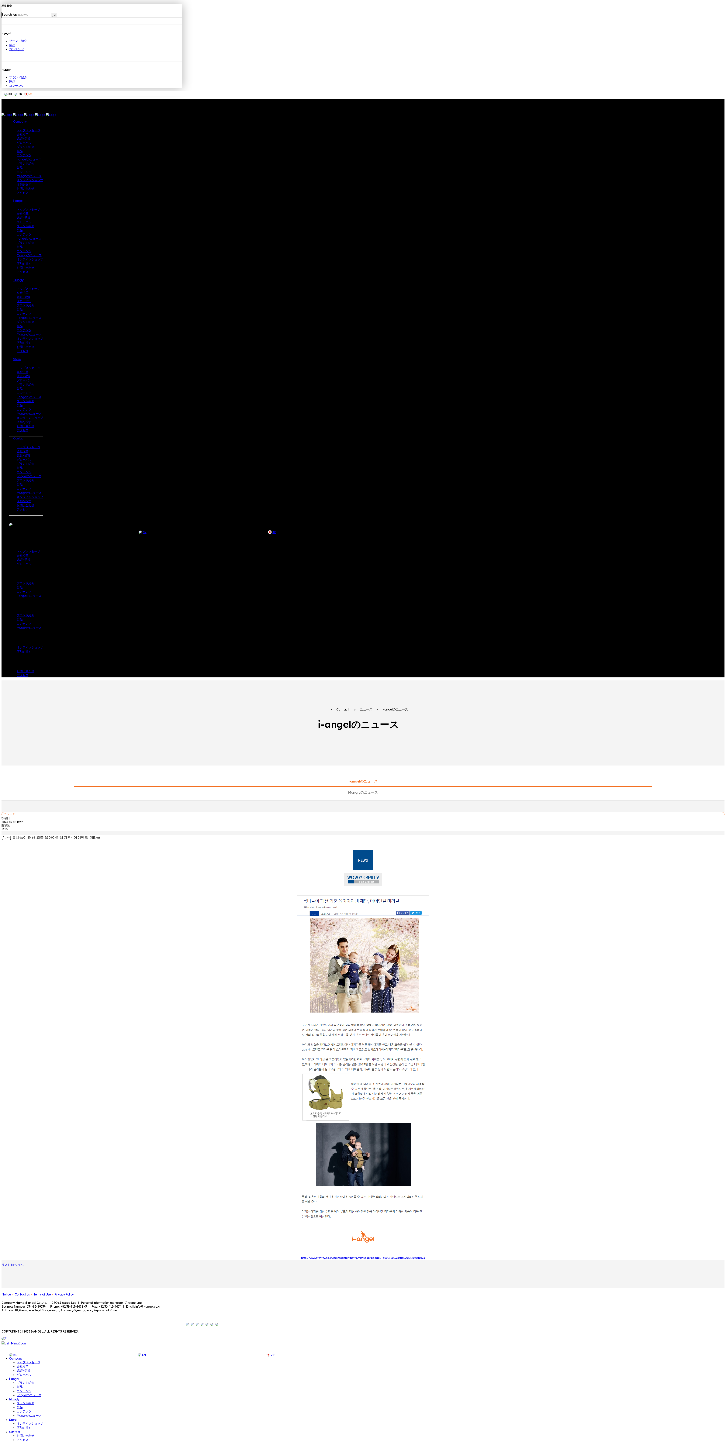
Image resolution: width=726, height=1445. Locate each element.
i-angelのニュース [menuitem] (29, 1395)
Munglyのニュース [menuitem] (29, 1415)
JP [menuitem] (272, 1355)
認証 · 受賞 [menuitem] (23, 1370)
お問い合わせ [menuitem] (25, 1435)
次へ (20, 1265)
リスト (6, 1265)
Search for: (9, 14)
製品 (12, 45)
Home (322, 710)
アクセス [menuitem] (22, 1440)
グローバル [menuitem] (24, 1375)
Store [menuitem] (13, 1420)
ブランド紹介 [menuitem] (25, 1383)
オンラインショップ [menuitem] (30, 1423)
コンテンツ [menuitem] (24, 1391)
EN (20, 93)
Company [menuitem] (15, 1358)
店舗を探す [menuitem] (24, 1428)
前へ (14, 1265)
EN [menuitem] (144, 1355)
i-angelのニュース (363, 781)
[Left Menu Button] (14, 1343)
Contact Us (22, 1294)
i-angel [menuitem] (14, 1379)
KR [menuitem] (15, 1355)
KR (10, 93)
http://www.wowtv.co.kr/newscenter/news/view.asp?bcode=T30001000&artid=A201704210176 (363, 1258)
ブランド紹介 (18, 41)
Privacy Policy (64, 1294)
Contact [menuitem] (14, 1432)
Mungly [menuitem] (14, 1399)
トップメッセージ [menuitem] (28, 1362)
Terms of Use (42, 1294)
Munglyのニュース (363, 792)
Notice (6, 1294)
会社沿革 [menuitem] (22, 1366)
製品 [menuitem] (19, 1387)
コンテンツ (16, 49)
